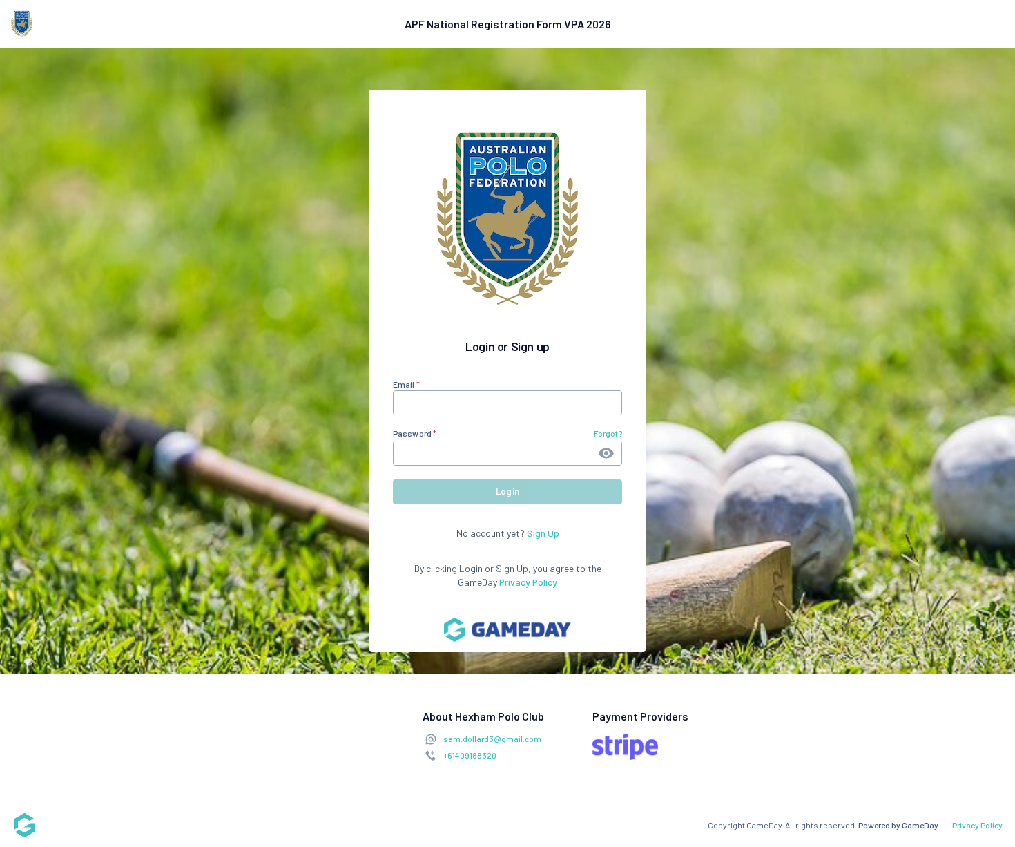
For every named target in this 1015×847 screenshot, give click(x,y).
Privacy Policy (528, 582)
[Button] (606, 453)
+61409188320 (469, 755)
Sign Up (543, 533)
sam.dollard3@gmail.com (492, 738)
